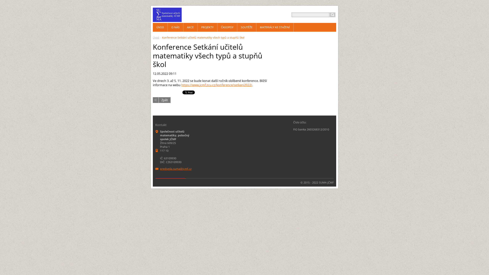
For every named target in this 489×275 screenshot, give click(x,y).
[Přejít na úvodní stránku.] (167, 19)
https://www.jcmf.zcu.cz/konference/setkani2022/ (216, 85)
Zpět (164, 100)
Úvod (156, 37)
